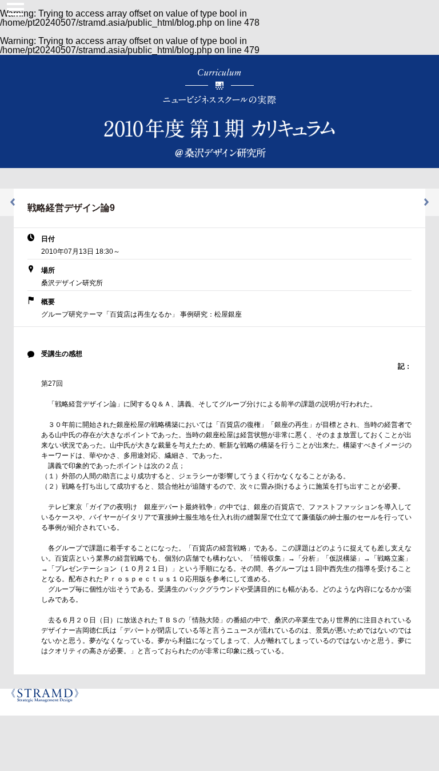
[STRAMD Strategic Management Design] (47, 702)
